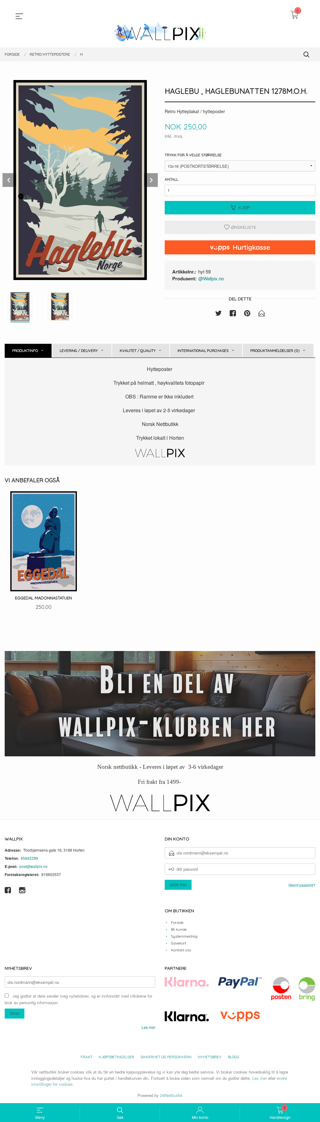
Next (151, 180)
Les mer (148, 1027)
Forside (177, 922)
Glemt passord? (301, 885)
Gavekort (178, 943)
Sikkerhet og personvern (166, 1056)
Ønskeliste (243, 227)
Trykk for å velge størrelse (193, 155)
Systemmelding (184, 936)
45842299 (29, 858)
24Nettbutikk (171, 1095)
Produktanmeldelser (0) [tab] (275, 350)
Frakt (86, 1056)
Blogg (233, 1056)
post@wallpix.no (33, 866)
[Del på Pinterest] (247, 314)
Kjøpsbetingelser (116, 1056)
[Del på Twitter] (218, 314)
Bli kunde (179, 929)
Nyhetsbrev (210, 1056)
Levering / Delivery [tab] (79, 350)
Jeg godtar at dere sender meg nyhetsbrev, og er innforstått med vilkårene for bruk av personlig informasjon (78, 999)
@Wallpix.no (211, 278)
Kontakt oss (181, 950)
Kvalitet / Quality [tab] (138, 350)
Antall (171, 179)
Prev (9, 180)
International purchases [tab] (203, 350)
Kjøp (244, 207)
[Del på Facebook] (232, 314)
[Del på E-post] (261, 314)
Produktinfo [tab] (25, 350)
